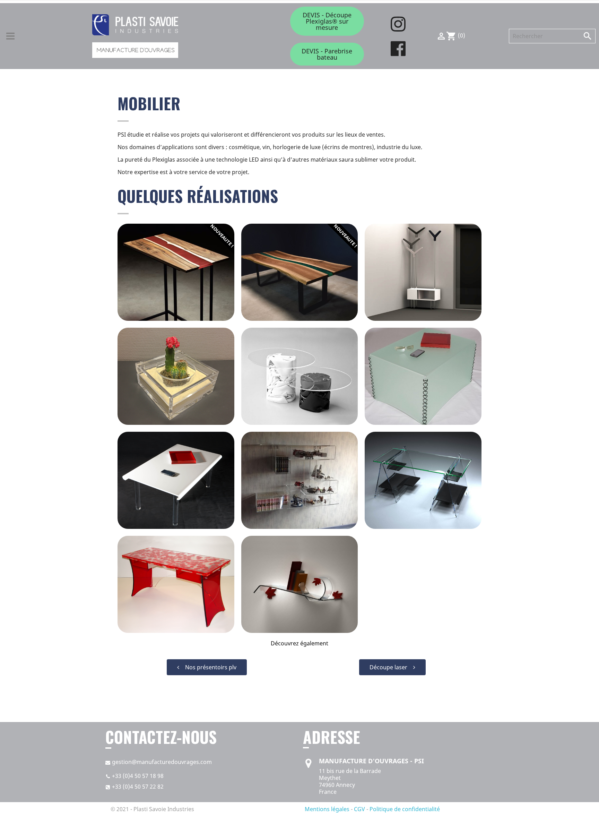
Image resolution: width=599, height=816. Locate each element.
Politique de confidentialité (405, 809)
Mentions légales (327, 809)
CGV (359, 809)
